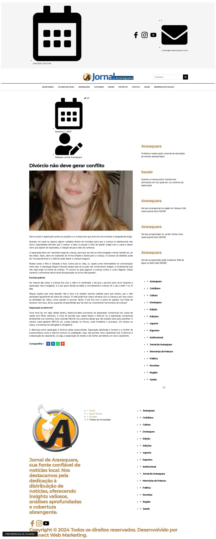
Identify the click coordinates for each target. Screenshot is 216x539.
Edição (111, 87)
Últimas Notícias (66, 87)
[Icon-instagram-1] (145, 35)
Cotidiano (99, 87)
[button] (28, 77)
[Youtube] (153, 35)
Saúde (147, 87)
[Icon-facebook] (136, 35)
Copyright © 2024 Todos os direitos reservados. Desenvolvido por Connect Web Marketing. (103, 532)
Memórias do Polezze (164, 87)
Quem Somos (48, 87)
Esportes (123, 87)
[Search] (185, 77)
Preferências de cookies (20, 534)
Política (136, 87)
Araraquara (84, 87)
